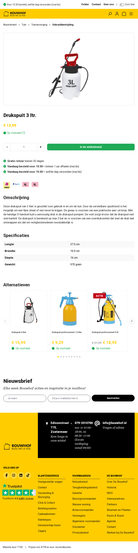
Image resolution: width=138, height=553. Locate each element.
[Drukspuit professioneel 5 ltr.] (109, 309)
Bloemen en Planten (118, 510)
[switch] (122, 4)
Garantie (77, 493)
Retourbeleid (80, 481)
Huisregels (78, 515)
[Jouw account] (116, 13)
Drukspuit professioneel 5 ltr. (105, 332)
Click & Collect (46, 502)
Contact (96, 4)
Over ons (109, 4)
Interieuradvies (116, 498)
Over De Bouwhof (117, 481)
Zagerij (42, 531)
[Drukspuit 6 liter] (28, 309)
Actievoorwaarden (83, 510)
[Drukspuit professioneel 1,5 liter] (69, 309)
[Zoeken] (109, 13)
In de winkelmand (91, 147)
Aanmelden (113, 398)
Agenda (111, 521)
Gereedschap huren (49, 525)
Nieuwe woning (81, 504)
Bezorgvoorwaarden (84, 498)
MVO (110, 493)
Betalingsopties (47, 508)
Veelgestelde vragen (50, 481)
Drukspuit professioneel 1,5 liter (67, 332)
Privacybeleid (80, 532)
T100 (20, 547)
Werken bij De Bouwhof (120, 532)
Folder (85, 4)
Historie (111, 487)
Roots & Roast (115, 515)
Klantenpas (44, 519)
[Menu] (131, 13)
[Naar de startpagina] (29, 13)
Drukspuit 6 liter (19, 332)
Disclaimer (78, 526)
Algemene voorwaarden (86, 521)
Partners (112, 504)
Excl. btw (130, 4)
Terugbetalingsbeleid (84, 487)
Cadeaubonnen (46, 514)
